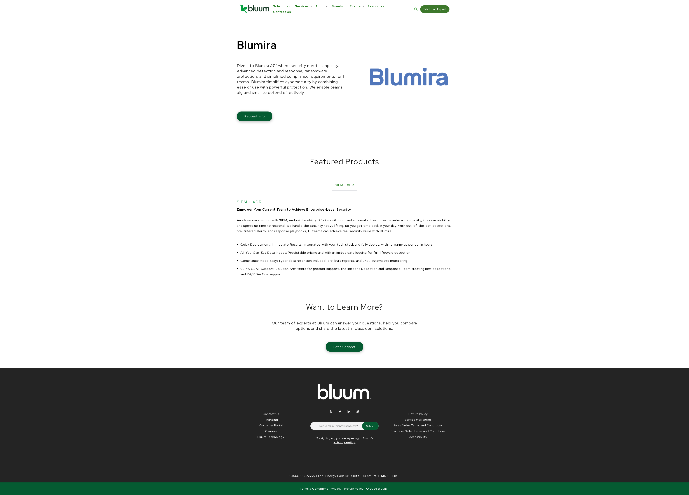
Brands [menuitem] (337, 6)
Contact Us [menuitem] (282, 12)
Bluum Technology (270, 437)
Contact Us (271, 414)
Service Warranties (418, 420)
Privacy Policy (344, 442)
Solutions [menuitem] (280, 6)
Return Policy (418, 414)
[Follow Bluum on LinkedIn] (349, 411)
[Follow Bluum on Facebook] (340, 411)
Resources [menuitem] (375, 6)
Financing (271, 420)
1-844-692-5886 (302, 476)
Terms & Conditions (314, 489)
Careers (271, 431)
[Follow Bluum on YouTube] (358, 411)
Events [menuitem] (355, 6)
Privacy (336, 489)
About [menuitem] (320, 6)
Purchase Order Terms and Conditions (418, 431)
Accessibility (418, 437)
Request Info (254, 116)
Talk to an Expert (435, 9)
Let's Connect (344, 347)
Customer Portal (271, 425)
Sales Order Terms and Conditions (418, 425)
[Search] (416, 9)
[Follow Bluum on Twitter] (331, 411)
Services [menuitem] (302, 6)
